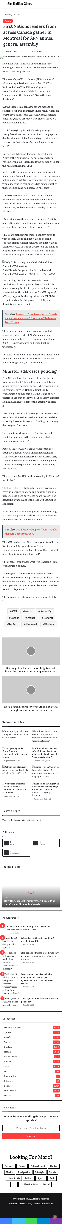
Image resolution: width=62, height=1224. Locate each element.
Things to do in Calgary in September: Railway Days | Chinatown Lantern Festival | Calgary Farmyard (45, 789)
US (5, 1071)
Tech (6, 1066)
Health (7, 1052)
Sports (7, 1032)
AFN (14, 611)
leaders (13, 624)
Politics (16, 14)
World (7, 1042)
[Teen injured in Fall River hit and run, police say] (10, 1002)
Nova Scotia (10, 1090)
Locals (7, 1086)
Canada (15, 617)
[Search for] (58, 5)
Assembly (45, 611)
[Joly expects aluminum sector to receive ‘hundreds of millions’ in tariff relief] (16, 773)
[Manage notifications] (55, 1217)
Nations (49, 624)
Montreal (31, 624)
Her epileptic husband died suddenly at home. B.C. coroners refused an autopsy (40, 956)
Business (8, 1061)
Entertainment (11, 1056)
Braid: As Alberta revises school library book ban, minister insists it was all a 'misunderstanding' (45, 752)
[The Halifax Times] (20, 3)
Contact (13, 1203)
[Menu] (3, 5)
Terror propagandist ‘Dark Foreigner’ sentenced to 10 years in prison (14, 752)
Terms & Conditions (43, 1203)
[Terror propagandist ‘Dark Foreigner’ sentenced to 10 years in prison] (16, 737)
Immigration (10, 1076)
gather (31, 617)
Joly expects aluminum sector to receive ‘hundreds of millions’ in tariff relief (14, 788)
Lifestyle (8, 1081)
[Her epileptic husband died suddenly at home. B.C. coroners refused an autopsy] (10, 960)
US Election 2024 (12, 1027)
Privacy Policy (25, 1203)
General (48, 617)
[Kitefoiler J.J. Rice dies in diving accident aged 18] (10, 942)
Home (8, 14)
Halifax (7, 1095)
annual (28, 611)
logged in (18, 820)
